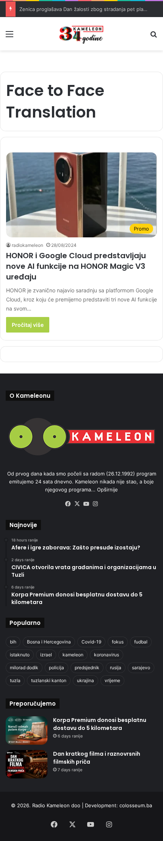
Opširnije (107, 489)
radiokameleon (27, 245)
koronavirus (106, 654)
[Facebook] (67, 503)
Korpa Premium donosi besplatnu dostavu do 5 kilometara (99, 724)
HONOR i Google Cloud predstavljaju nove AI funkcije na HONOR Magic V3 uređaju (76, 266)
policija (56, 667)
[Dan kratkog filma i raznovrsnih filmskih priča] (26, 764)
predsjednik (87, 667)
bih (13, 642)
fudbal (140, 642)
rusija (115, 667)
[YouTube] (86, 503)
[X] (77, 503)
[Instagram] (95, 503)
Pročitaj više (28, 325)
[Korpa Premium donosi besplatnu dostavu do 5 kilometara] (26, 730)
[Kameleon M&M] (81, 33)
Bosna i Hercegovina (49, 642)
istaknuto (20, 654)
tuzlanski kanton (48, 680)
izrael (46, 654)
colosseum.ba (135, 805)
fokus (118, 642)
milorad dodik (24, 667)
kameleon (73, 654)
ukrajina (85, 680)
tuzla (15, 680)
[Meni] (9, 36)
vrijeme (112, 680)
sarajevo (141, 667)
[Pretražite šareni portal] (153, 36)
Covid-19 (91, 642)
